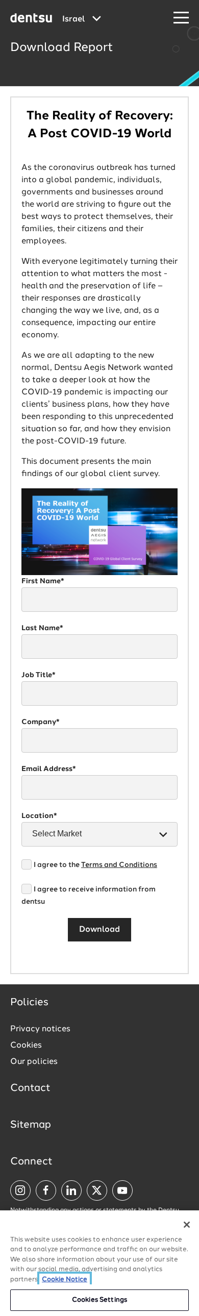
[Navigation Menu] (181, 18)
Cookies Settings (99, 1300)
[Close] (187, 1224)
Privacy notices (40, 1029)
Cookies (26, 1045)
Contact (30, 1088)
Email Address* (48, 769)
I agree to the (95, 864)
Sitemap (30, 1125)
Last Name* (42, 628)
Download (99, 930)
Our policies (34, 1062)
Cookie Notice (64, 1279)
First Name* (42, 581)
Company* (40, 722)
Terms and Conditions (119, 864)
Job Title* (38, 675)
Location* (39, 816)
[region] (99, 1263)
